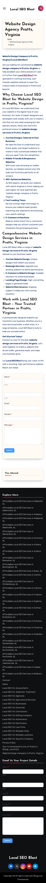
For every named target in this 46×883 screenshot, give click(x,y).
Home (5, 684)
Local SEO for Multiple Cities (15, 731)
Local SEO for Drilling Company (17, 715)
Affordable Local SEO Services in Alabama (22, 514)
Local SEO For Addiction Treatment (19, 692)
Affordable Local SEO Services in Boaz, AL (22, 571)
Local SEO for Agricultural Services (19, 700)
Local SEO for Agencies (13, 696)
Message (8, 425)
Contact (6, 680)
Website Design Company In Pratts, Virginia (22, 753)
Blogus (37, 876)
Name (7, 377)
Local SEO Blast (22, 9)
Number (8, 414)
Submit (9, 450)
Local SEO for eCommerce (14, 719)
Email (7, 403)
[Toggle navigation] (4, 8)
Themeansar (22, 879)
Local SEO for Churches (13, 707)
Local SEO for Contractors (14, 711)
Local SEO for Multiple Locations (17, 735)
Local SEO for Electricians (14, 723)
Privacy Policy (9, 743)
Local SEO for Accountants (15, 688)
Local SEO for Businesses (14, 704)
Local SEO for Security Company (17, 739)
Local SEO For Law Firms (13, 727)
